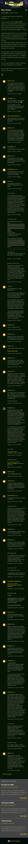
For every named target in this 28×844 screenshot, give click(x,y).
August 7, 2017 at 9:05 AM (14, 165)
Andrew (9, 346)
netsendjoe (10, 147)
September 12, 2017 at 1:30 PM (15, 576)
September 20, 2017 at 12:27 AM (15, 641)
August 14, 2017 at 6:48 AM (14, 467)
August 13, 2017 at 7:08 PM (14, 444)
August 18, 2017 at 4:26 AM (14, 491)
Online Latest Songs (12, 351)
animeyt (19, 585)
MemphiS (9, 646)
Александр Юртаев (12, 116)
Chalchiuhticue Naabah (13, 581)
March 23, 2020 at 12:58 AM (14, 748)
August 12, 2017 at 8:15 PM (14, 385)
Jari (8, 286)
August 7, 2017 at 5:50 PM (14, 258)
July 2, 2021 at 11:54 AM (13, 770)
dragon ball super (11, 585)
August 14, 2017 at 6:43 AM (14, 455)
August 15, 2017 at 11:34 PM (14, 476)
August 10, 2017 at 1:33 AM (14, 329)
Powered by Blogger (15, 841)
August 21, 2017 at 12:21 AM (14, 501)
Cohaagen (10, 98)
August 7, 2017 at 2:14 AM (14, 123)
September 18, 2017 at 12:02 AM (15, 607)
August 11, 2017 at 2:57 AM (14, 353)
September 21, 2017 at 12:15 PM (15, 687)
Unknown (9, 81)
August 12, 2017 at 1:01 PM (14, 367)
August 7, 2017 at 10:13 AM (14, 188)
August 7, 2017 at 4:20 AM (14, 142)
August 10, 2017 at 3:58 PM (14, 341)
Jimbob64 (10, 660)
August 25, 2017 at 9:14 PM (14, 535)
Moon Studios (19, 22)
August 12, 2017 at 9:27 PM (14, 403)
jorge (8, 181)
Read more (23, 798)
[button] (26, 10)
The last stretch (6, 821)
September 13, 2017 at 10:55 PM (15, 588)
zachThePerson (11, 495)
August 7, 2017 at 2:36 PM (14, 214)
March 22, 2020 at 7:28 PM (14, 738)
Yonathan (9, 408)
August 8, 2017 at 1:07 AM (14, 282)
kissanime (10, 586)
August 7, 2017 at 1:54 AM (14, 111)
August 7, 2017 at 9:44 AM (14, 176)
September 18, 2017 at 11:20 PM (15, 619)
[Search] (26, 3)
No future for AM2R (7, 785)
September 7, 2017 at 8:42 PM (15, 563)
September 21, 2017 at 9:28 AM (15, 656)
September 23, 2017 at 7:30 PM (15, 719)
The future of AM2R (7, 803)
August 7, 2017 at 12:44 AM (14, 94)
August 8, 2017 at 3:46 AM (14, 320)
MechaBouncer (11, 169)
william (9, 753)
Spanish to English (12, 463)
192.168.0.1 (10, 453)
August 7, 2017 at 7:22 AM (14, 151)
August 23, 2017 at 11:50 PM (14, 524)
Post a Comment (7, 774)
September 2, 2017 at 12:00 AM (15, 548)
